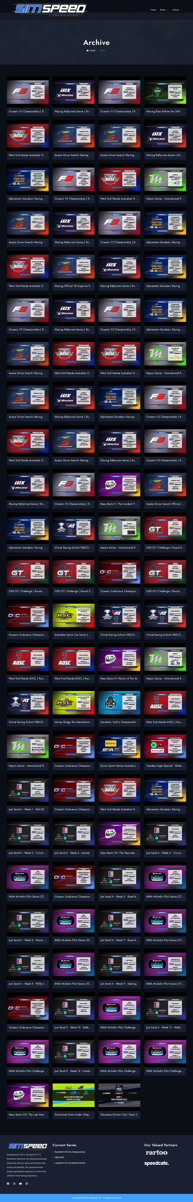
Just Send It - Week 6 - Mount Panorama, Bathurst (37, 940)
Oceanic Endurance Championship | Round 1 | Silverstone (134, 591)
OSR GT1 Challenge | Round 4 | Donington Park (37, 591)
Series (163, 9)
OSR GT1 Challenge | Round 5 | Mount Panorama (83, 591)
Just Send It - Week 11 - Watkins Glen (168, 1027)
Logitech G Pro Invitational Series (70, 1163)
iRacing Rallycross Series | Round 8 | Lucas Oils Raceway (133, 286)
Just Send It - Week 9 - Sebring (118, 984)
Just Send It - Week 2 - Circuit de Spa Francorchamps (40, 853)
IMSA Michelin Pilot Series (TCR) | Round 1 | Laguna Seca (42, 897)
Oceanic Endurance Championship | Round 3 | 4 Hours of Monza (92, 766)
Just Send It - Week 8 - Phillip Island (29, 984)
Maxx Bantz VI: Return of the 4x (118, 678)
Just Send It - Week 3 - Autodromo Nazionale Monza (85, 853)
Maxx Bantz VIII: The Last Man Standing (32, 1115)
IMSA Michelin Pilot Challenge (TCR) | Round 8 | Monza (41, 1071)
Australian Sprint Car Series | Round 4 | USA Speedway (87, 635)
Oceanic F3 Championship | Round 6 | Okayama (83, 199)
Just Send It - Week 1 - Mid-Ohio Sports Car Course (39, 809)
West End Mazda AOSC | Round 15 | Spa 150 (35, 678)
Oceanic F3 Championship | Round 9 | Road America (131, 330)
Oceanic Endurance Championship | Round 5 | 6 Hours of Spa (91, 809)
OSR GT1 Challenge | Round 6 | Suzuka (169, 591)
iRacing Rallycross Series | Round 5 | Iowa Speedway (85, 111)
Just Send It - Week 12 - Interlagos (74, 1071)
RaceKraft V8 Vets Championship (70, 1152)
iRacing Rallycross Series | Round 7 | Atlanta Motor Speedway (91, 242)
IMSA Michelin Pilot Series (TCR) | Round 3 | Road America (89, 940)
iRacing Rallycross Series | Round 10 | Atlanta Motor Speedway (91, 417)
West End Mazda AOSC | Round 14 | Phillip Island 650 (86, 678)
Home (153, 9)
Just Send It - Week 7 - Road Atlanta (121, 940)
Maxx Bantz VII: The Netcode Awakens (123, 853)
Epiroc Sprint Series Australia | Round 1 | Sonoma (129, 766)
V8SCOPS (59, 1157)
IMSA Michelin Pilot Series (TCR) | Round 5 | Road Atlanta (88, 984)
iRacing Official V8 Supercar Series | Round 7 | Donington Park (91, 286)
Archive (175, 9)
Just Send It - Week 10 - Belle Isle (74, 1027)
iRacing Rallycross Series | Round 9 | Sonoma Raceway (87, 330)
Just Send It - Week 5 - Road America (122, 897)
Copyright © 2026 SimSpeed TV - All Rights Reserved (96, 1198)
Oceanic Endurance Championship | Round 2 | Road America (44, 635)
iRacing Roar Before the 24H (163, 111)
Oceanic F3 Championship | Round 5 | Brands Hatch (130, 111)
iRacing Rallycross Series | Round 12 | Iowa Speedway (40, 504)
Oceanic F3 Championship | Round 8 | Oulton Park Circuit (42, 330)
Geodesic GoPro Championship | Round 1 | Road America (134, 722)
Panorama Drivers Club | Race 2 (118, 1115)
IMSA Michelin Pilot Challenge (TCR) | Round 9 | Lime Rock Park (137, 1071)
